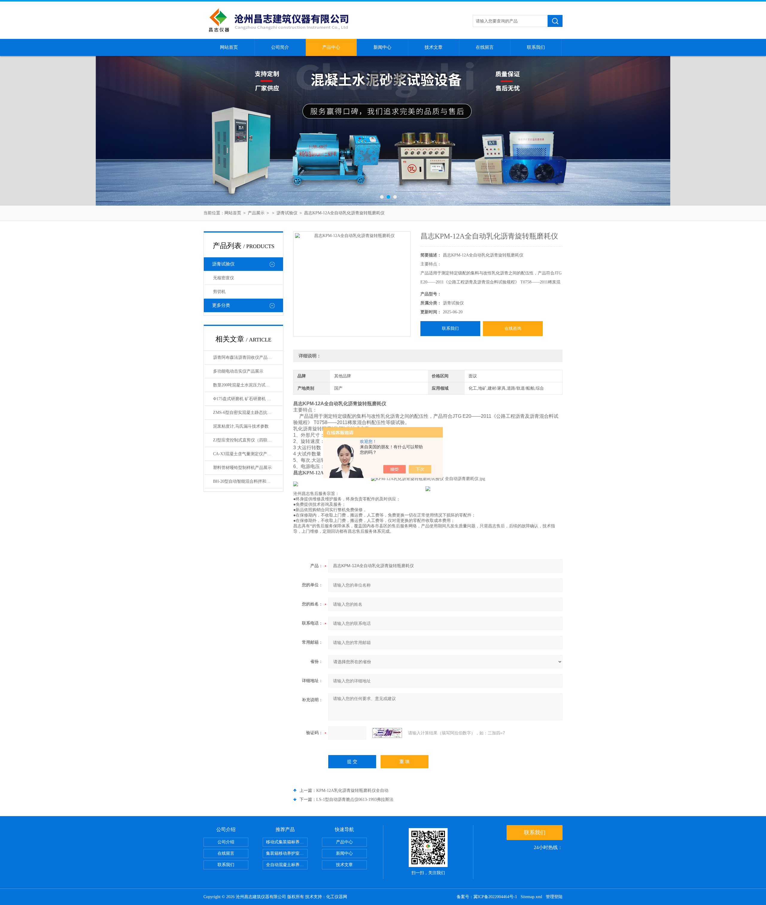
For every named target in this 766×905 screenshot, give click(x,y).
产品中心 (331, 47)
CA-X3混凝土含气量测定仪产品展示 (246, 454)
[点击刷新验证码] (387, 733)
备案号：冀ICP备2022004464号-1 (487, 897)
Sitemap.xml (531, 897)
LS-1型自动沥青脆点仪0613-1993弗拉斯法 (354, 799)
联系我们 (536, 47)
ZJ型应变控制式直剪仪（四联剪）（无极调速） (247, 440)
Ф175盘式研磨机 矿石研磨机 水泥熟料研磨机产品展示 (247, 399)
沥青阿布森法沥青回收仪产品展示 (244, 357)
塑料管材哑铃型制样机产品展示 (242, 467)
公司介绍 (226, 842)
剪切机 (219, 291)
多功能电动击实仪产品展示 (238, 371)
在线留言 (485, 47)
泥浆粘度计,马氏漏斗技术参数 (241, 426)
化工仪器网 (336, 897)
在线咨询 (512, 328)
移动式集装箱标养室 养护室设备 (287, 842)
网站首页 (229, 47)
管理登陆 (554, 897)
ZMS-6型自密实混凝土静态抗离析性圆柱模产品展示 (247, 412)
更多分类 (221, 305)
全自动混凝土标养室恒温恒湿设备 (287, 865)
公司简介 (280, 47)
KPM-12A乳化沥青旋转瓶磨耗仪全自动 (352, 790)
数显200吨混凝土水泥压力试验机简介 (247, 385)
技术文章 (434, 47)
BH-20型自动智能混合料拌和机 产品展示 (247, 481)
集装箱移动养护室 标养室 (287, 853)
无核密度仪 (223, 278)
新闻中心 (382, 47)
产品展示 (256, 213)
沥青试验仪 (286, 213)
